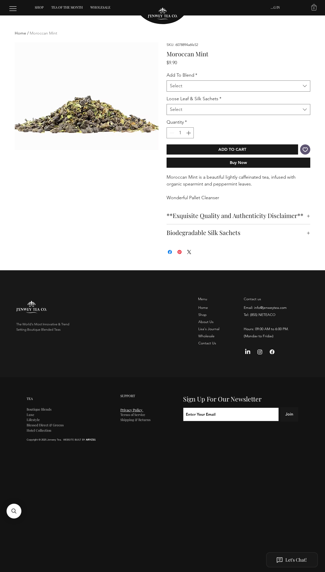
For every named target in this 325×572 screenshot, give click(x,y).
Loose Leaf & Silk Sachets (194, 99)
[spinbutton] (180, 133)
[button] (314, 7)
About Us (206, 321)
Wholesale (206, 336)
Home (20, 33)
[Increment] (189, 133)
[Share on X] (189, 252)
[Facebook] (272, 352)
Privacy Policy (131, 410)
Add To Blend (182, 75)
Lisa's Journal (208, 329)
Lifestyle (33, 419)
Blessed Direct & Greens (45, 425)
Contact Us (207, 343)
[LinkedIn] (248, 352)
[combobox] (238, 85)
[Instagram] (260, 352)
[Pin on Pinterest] (179, 252)
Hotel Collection (39, 430)
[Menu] (13, 8)
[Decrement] (171, 133)
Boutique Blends (39, 409)
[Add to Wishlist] (305, 149)
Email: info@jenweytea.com (265, 307)
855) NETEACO (263, 314)
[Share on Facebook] (170, 252)
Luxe (30, 414)
